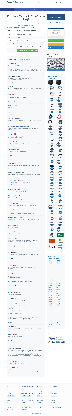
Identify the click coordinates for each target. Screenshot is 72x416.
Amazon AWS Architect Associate (27, 400)
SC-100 (50, 277)
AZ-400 (50, 285)
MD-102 (50, 269)
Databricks (43, 9)
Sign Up (50, 40)
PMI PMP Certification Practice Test (28, 402)
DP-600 (50, 275)
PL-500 (50, 320)
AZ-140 (50, 291)
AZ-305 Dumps (54, 393)
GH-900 (58, 312)
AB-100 (58, 262)
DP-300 (50, 295)
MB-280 (50, 314)
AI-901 (50, 273)
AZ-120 (50, 322)
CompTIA (25, 9)
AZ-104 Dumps (54, 386)
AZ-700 (50, 279)
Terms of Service (10, 409)
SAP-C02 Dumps (40, 393)
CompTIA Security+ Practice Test (27, 386)
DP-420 (50, 316)
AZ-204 (58, 291)
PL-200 (50, 301)
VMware (54, 9)
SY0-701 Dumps (40, 386)
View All (63, 9)
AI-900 (50, 289)
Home (9, 6)
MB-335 (58, 320)
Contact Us (9, 407)
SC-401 (58, 271)
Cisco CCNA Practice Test (26, 395)
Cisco (21, 9)
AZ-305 (50, 262)
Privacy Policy (24, 409)
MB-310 (58, 303)
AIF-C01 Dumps (40, 395)
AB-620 (50, 283)
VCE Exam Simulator (54, 25)
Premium (15, 6)
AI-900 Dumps (39, 391)
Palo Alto (59, 9)
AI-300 (58, 287)
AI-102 (58, 295)
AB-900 (50, 264)
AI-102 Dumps (54, 395)
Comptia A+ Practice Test (26, 391)
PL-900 (58, 299)
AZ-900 (58, 273)
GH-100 (58, 316)
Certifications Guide (11, 395)
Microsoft (17, 9)
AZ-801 (50, 287)
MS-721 (50, 310)
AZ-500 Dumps (54, 405)
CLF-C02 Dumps (40, 405)
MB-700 (58, 318)
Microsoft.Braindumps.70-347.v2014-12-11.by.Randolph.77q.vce (30, 46)
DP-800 (58, 283)
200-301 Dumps (40, 388)
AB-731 (50, 281)
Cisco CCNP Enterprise (25, 398)
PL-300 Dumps (54, 398)
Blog (8, 402)
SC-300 (58, 264)
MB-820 (50, 307)
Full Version (51, 47)
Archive (8, 400)
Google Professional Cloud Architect (28, 405)
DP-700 (50, 266)
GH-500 (50, 318)
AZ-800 (50, 299)
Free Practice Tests (10, 398)
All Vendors (9, 386)
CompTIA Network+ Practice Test (27, 388)
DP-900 (58, 305)
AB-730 (58, 281)
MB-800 (58, 301)
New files (22, 6)
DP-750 (50, 293)
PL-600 (58, 307)
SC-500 (58, 275)
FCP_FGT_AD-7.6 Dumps (56, 407)
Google (34, 9)
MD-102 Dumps (40, 402)
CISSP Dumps (39, 407)
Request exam (48, 6)
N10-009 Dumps (40, 398)
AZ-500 (58, 279)
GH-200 (50, 312)
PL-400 (58, 285)
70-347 (17, 11)
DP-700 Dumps (54, 391)
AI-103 (58, 260)
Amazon (29, 9)
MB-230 (50, 303)
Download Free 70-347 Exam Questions (28, 50)
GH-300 (50, 271)
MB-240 (50, 324)
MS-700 (58, 293)
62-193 (50, 326)
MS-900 (58, 324)
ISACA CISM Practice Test (26, 407)
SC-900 (58, 289)
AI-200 (58, 297)
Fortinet (38, 9)
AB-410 (50, 297)
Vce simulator (39, 6)
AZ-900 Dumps (40, 400)
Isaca (51, 9)
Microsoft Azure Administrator (27, 393)
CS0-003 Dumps (54, 402)
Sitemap (8, 405)
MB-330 (50, 305)
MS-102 (58, 277)
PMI (47, 9)
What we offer (9, 391)
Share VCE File (9, 393)
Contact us (56, 6)
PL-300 (58, 266)
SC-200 (58, 269)
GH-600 (58, 314)
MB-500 (58, 310)
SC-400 (58, 322)
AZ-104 (50, 260)
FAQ (63, 6)
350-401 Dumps (54, 400)
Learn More (51, 44)
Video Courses (30, 6)
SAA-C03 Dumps (54, 388)
